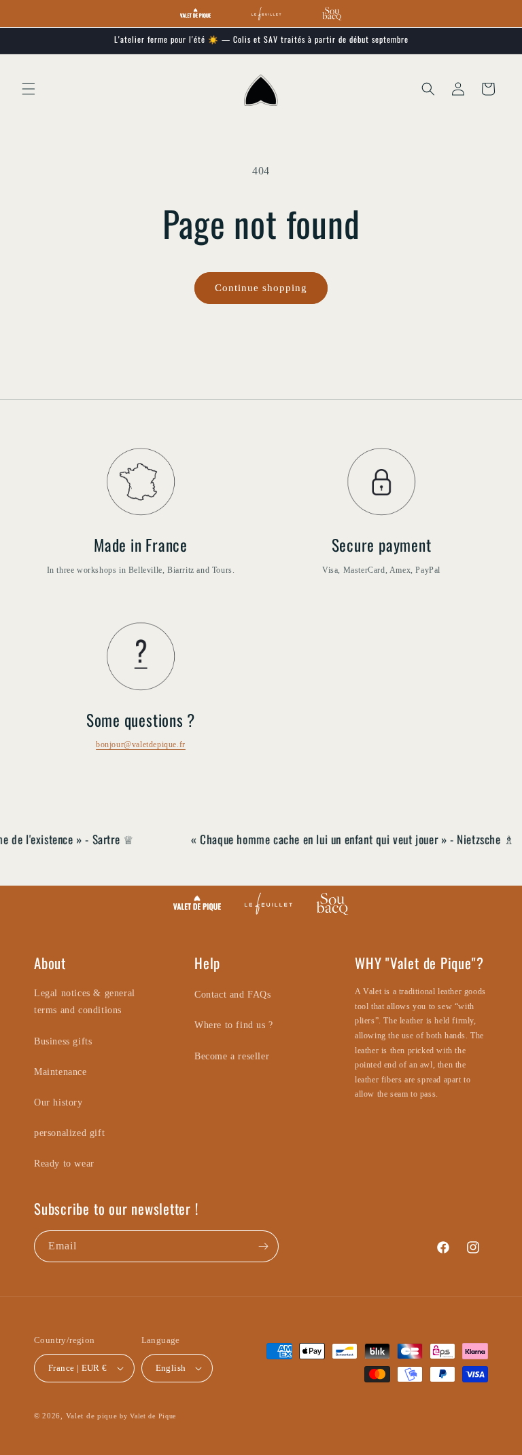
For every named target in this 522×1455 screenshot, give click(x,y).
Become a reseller (231, 1056)
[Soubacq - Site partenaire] (332, 13)
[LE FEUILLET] (268, 903)
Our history (58, 1102)
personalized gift (69, 1133)
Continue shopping (261, 287)
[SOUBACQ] (332, 903)
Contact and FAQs (232, 994)
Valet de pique (92, 1416)
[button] (29, 89)
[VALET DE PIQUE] (197, 903)
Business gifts (63, 1041)
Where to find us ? (233, 1025)
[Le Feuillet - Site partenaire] (266, 13)
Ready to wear (64, 1163)
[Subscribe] (263, 1246)
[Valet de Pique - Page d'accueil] (195, 13)
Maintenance (60, 1072)
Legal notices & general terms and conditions (84, 1001)
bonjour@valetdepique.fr (141, 744)
